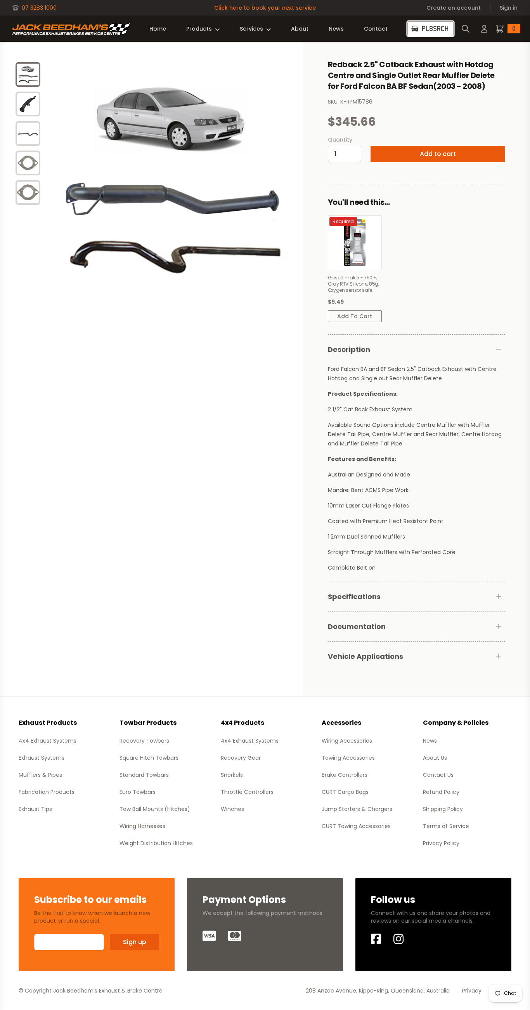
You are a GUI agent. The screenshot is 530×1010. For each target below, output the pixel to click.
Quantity (340, 140)
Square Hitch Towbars (149, 758)
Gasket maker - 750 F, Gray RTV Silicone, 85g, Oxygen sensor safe (353, 284)
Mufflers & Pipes (40, 775)
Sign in (509, 8)
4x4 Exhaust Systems (47, 741)
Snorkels (232, 775)
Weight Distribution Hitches (156, 843)
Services (251, 29)
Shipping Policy (443, 809)
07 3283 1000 (39, 8)
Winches (232, 809)
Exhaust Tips (35, 809)
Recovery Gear (241, 758)
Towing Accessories (348, 758)
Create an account (453, 8)
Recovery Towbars (144, 741)
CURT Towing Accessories (356, 826)
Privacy (472, 990)
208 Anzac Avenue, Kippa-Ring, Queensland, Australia (378, 990)
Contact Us (438, 775)
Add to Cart (354, 316)
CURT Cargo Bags (345, 792)
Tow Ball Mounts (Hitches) (155, 809)
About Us (435, 758)
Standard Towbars (144, 775)
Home (157, 29)
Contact (376, 29)
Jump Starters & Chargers (357, 809)
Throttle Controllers (247, 792)
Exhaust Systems (41, 758)
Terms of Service (446, 826)
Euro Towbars (138, 792)
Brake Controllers (344, 775)
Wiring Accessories (347, 741)
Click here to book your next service (265, 8)
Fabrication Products (46, 792)
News (336, 29)
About (299, 29)
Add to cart (438, 153)
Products (199, 29)
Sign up (134, 941)
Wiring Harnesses (142, 826)
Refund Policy (441, 792)
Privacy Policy (441, 843)
